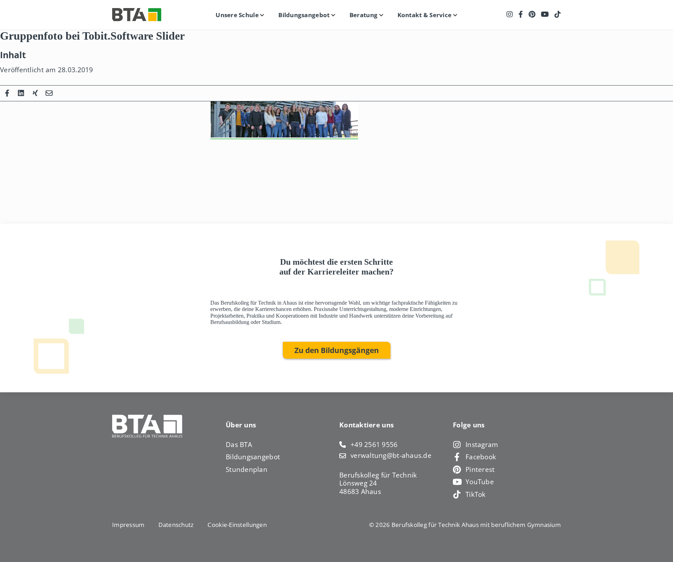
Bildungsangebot (253, 456)
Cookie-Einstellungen (237, 525)
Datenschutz (175, 525)
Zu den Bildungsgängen (336, 350)
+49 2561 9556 (374, 445)
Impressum (128, 525)
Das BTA (239, 444)
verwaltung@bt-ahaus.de (391, 456)
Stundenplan (246, 469)
